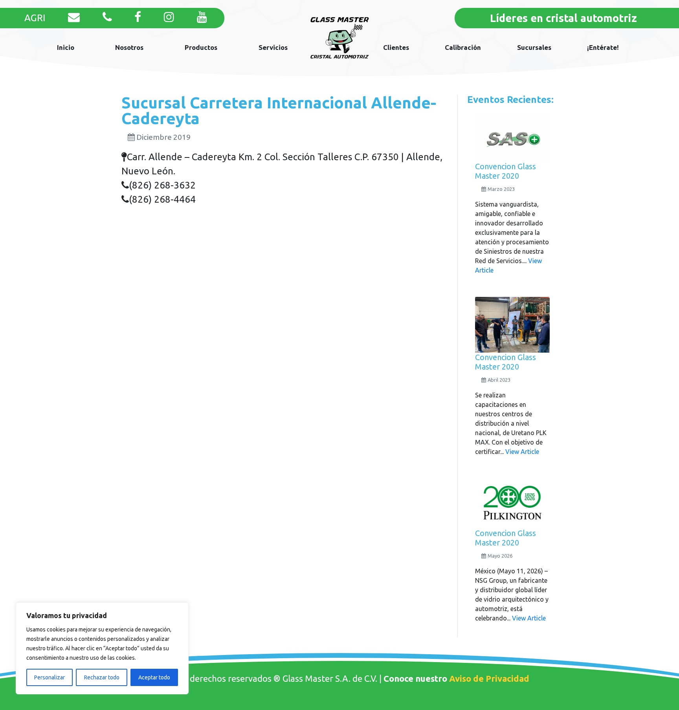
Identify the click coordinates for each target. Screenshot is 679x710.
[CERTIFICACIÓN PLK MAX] (512, 324)
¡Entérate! (603, 47)
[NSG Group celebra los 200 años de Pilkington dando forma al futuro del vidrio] (512, 503)
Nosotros (129, 47)
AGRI (34, 18)
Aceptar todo (154, 677)
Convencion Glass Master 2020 (505, 171)
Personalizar (49, 677)
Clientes (396, 47)
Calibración (463, 47)
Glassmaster (339, 37)
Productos (201, 47)
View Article (522, 451)
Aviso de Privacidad (489, 678)
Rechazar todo (101, 677)
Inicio (65, 47)
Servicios (273, 47)
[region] (102, 648)
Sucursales (534, 47)
